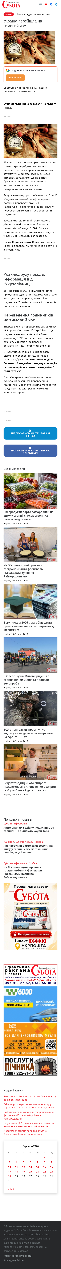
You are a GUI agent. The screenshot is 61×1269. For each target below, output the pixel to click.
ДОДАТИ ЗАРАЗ (15, 78)
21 (37, 1171)
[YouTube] (46, 4)
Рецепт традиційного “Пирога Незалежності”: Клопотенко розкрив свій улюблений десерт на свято (30, 786)
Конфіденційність (14, 1260)
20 (30, 1171)
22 (44, 1171)
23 (51, 1171)
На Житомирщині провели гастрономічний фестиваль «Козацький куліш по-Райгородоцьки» (23, 570)
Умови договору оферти (18, 1255)
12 (23, 1167)
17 (9, 1171)
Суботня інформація (15, 823)
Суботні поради (24, 841)
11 (16, 1167)
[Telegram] (56, 4)
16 (51, 1167)
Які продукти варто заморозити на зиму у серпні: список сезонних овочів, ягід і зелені (28, 515)
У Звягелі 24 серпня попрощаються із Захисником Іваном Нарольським (25, 1132)
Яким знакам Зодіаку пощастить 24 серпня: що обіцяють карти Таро (29, 829)
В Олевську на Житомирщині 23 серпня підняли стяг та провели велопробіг (26, 679)
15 (44, 1167)
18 (16, 1171)
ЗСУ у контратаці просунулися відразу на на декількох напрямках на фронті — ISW (28, 733)
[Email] (40, 4)
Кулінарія (9, 841)
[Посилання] (11, 4)
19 (23, 1171)
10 (9, 1167)
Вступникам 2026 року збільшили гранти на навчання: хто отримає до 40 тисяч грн (30, 626)
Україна (39, 841)
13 (30, 1167)
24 (9, 1176)
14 (37, 1167)
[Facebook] (51, 4)
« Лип (11, 1189)
